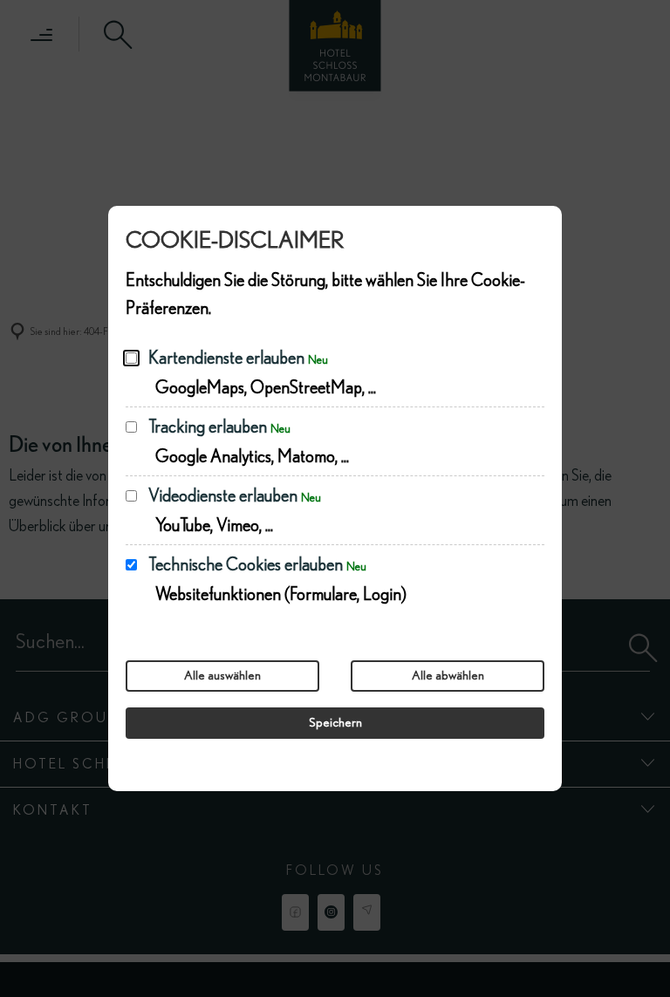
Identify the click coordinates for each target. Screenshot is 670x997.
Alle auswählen (222, 675)
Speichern (335, 722)
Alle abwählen (448, 675)
